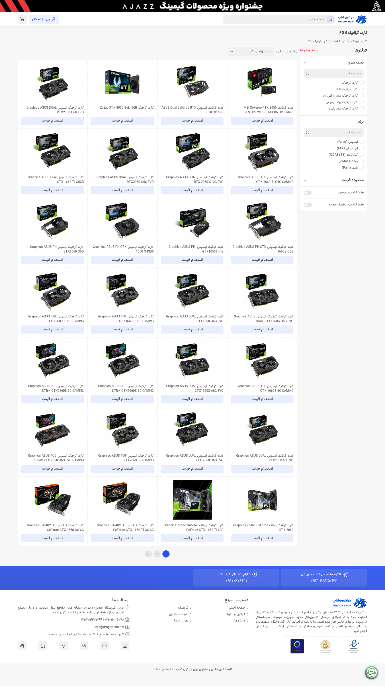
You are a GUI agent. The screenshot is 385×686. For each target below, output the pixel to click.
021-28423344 (91, 620)
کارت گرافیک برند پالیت (343, 108)
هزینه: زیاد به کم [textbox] (261, 51)
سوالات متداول (178, 614)
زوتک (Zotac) (348, 161)
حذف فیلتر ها (308, 50)
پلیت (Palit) (350, 168)
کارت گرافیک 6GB (347, 89)
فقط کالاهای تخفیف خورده (346, 204)
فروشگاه (355, 41)
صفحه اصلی (237, 607)
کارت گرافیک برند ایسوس (342, 102)
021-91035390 (114, 620)
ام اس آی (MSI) (347, 148)
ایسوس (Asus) (347, 142)
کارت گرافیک (338, 41)
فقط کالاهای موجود (351, 192)
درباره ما (239, 620)
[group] (192, 6)
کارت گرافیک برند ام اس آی (340, 95)
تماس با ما (181, 620)
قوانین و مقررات (235, 614)
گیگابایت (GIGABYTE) (343, 155)
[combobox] (251, 51)
